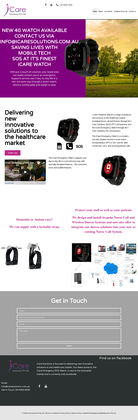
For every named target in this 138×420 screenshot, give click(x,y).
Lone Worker (108, 11)
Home (95, 11)
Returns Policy (76, 413)
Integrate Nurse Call (120, 11)
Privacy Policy (65, 413)
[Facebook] (46, 5)
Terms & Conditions (52, 413)
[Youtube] (51, 5)
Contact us (132, 11)
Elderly (100, 11)
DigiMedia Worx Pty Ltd (107, 413)
